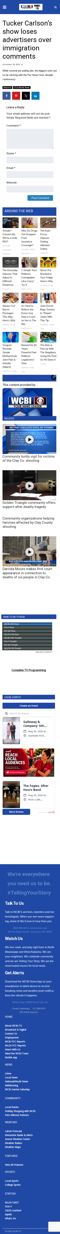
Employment (12, 1037)
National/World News (16, 1081)
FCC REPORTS (39, 1008)
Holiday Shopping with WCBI (20, 1111)
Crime (8, 1073)
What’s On (10, 1218)
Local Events (12, 1107)
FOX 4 (8, 1206)
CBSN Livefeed (13, 1210)
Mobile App (18, 1002)
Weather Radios (13, 1143)
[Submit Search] (55, 7)
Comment (13, 125)
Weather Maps (13, 1147)
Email (10, 168)
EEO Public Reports (29, 1012)
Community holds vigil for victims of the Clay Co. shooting (28, 458)
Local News (11, 1077)
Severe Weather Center (17, 1139)
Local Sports (11, 1180)
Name (11, 153)
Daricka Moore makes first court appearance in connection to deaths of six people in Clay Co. (27, 573)
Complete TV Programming (29, 670)
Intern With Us (12, 1049)
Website (11, 182)
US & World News (22, 87)
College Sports (13, 1184)
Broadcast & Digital (15, 1029)
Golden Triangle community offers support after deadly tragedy (29, 505)
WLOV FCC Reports (15, 1045)
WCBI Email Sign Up (37, 1002)
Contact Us (11, 1033)
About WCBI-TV (13, 1025)
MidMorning (11, 1085)
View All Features (14, 1164)
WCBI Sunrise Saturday (17, 1089)
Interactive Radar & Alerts (19, 1135)
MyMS (8, 1214)
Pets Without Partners (17, 1115)
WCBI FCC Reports (15, 1041)
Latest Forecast (13, 1131)
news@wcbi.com (38, 928)
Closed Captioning (21, 1008)
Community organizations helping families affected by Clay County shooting (28, 522)
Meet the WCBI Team (16, 1053)
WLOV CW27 (12, 1202)
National (7, 87)
